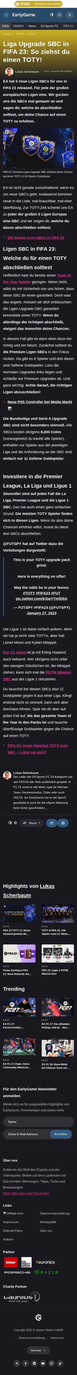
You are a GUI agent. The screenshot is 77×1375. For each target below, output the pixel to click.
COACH (18, 26)
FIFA (5, 26)
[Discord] (34, 1363)
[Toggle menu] (6, 15)
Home (7, 34)
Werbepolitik (48, 1222)
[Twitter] (17, 1363)
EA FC (20, 34)
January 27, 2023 (41, 613)
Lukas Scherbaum (26, 772)
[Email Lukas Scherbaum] (62, 823)
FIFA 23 (68, 26)
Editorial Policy (13, 1230)
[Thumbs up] (51, 823)
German (36, 1350)
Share (33, 823)
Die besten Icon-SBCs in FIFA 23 (36, 238)
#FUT (55, 593)
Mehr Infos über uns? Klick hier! (26, 1193)
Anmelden (60, 1134)
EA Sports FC (49, 26)
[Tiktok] (60, 1363)
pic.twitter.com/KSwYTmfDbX (41, 599)
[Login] (70, 15)
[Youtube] (43, 1363)
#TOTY (29, 593)
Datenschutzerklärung (54, 1213)
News (32, 26)
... (47, 807)
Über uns (46, 1230)
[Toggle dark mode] (51, 15)
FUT (33, 34)
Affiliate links (15, 1213)
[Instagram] (51, 1363)
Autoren (8, 1239)
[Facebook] (25, 1363)
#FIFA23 (43, 593)
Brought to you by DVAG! (48, 3)
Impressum (10, 1222)
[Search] (59, 15)
